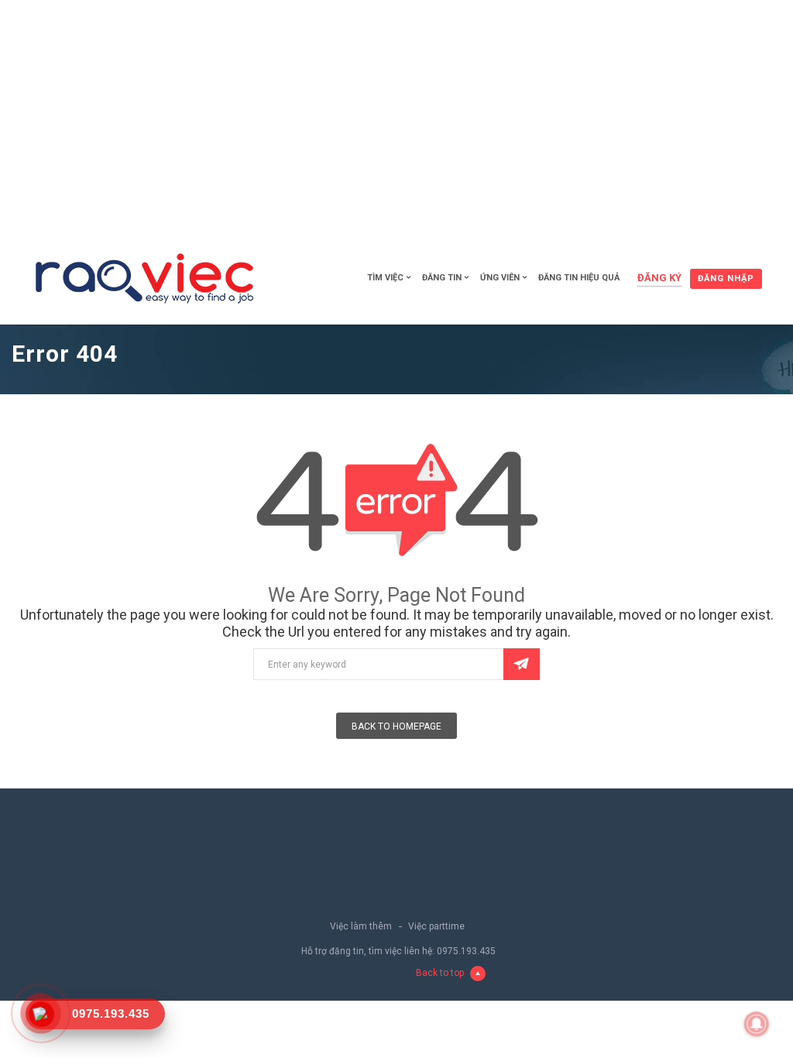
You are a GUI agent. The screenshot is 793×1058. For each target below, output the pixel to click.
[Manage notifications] (756, 1024)
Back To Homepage (396, 726)
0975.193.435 (466, 951)
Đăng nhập (726, 278)
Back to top (440, 972)
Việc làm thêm (361, 926)
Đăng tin (442, 278)
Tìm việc (385, 278)
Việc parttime (436, 926)
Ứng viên (500, 278)
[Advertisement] (396, 116)
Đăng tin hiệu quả (579, 278)
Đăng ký (659, 277)
